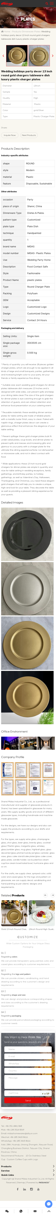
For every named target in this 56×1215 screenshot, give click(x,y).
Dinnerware (27, 31)
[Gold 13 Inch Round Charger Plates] (14, 913)
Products (16, 31)
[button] (45, 895)
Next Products (29, 135)
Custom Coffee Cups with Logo (22, 1159)
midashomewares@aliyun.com (22, 1133)
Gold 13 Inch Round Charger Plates (18, 929)
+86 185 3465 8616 (21, 1140)
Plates (37, 31)
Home (7, 31)
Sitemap (21, 1182)
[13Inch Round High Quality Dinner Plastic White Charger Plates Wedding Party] (42, 913)
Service (5, 1170)
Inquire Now (10, 135)
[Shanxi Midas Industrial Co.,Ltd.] (7, 3)
